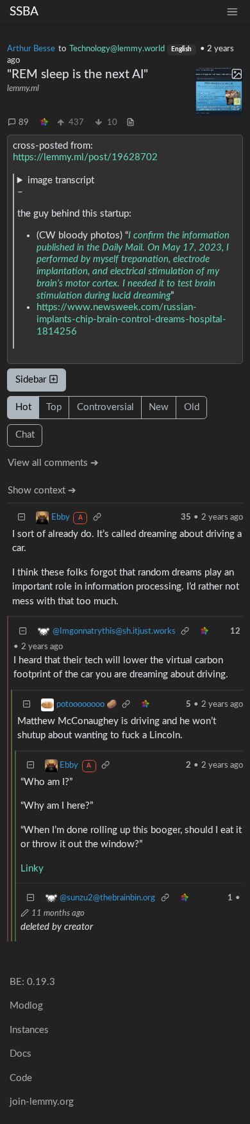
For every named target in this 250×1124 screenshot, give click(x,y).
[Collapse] (21, 517)
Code (21, 1078)
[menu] (232, 12)
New (159, 407)
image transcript (61, 180)
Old (191, 407)
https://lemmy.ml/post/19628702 (85, 157)
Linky (32, 868)
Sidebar (30, 379)
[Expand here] (219, 92)
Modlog (26, 1006)
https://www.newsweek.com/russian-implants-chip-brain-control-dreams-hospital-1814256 (131, 319)
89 (24, 122)
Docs (20, 1054)
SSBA (24, 12)
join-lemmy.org (42, 1102)
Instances (29, 1030)
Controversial (105, 407)
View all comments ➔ (53, 463)
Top (54, 407)
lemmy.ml (23, 88)
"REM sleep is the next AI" (77, 75)
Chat (25, 435)
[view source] (130, 123)
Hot (23, 407)
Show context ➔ (42, 490)
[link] (44, 123)
